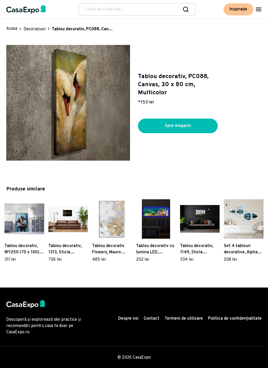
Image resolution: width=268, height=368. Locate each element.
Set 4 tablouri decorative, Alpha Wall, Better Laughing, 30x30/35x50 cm (241, 249)
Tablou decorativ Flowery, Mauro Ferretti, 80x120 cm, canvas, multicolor (112, 249)
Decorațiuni (35, 29)
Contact (151, 318)
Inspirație (238, 9)
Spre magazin (178, 125)
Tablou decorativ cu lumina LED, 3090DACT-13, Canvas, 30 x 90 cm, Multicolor (155, 249)
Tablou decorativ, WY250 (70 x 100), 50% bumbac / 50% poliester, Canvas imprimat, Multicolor (23, 249)
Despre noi (128, 318)
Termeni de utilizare (184, 318)
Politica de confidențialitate (235, 318)
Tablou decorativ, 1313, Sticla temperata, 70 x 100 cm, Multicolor (68, 249)
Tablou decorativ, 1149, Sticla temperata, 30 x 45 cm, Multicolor (199, 249)
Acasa (11, 28)
